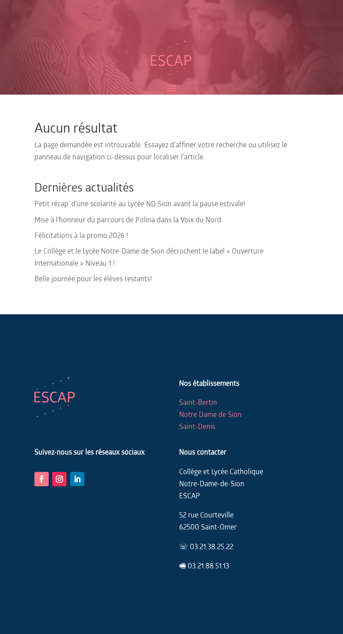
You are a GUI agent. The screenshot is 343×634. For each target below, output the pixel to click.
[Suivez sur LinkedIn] (77, 479)
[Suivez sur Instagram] (59, 479)
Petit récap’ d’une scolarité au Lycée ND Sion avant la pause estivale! (139, 203)
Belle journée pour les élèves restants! (93, 278)
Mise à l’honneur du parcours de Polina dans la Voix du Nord (127, 219)
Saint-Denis (197, 426)
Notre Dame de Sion (210, 414)
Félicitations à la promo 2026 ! (81, 235)
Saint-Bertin (198, 402)
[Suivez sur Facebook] (41, 479)
